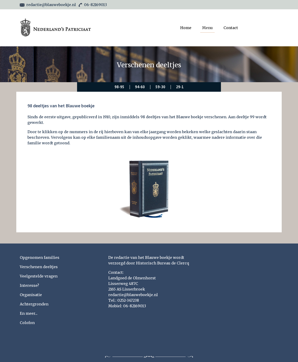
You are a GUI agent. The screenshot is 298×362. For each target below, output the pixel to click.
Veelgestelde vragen (39, 276)
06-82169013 (95, 4)
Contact (231, 27)
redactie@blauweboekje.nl (51, 4)
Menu (207, 27)
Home (185, 27)
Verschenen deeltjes (39, 266)
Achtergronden (34, 304)
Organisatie (31, 294)
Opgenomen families (39, 257)
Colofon (27, 322)
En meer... (28, 313)
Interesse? (29, 285)
